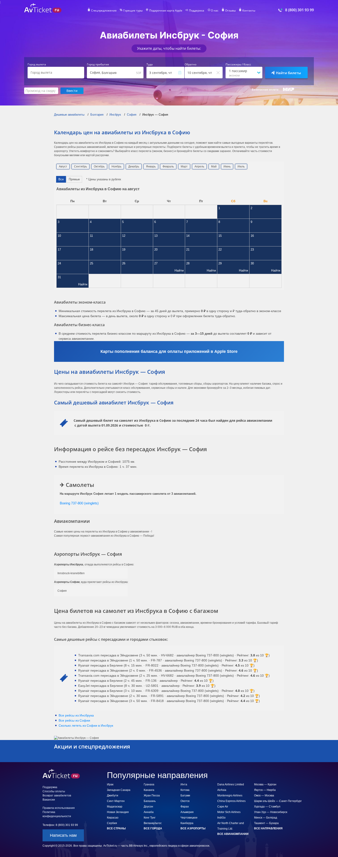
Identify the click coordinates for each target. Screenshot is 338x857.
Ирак (110, 784)
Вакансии (49, 799)
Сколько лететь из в (86, 725)
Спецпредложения (104, 10)
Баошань (150, 801)
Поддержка (196, 10)
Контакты (248, 10)
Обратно (190, 64)
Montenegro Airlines (229, 795)
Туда (149, 64)
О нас (214, 10)
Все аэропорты (193, 828)
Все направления (268, 828)
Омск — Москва (264, 795)
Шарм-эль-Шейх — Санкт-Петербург (278, 801)
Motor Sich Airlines (229, 812)
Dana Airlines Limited (230, 784)
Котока (184, 790)
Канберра (186, 823)
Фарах (184, 806)
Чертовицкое (189, 817)
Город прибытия (98, 64)
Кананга (149, 790)
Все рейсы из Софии (74, 720)
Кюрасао (112, 817)
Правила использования (59, 808)
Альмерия (187, 812)
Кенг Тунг (149, 817)
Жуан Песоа (152, 795)
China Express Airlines (231, 801)
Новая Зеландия (118, 812)
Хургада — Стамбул (267, 806)
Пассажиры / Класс (238, 64)
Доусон (148, 806)
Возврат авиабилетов (57, 795)
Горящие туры (133, 10)
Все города (153, 828)
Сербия (112, 823)
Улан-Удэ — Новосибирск (270, 812)
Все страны (116, 828)
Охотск (184, 801)
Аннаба (149, 812)
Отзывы (230, 10)
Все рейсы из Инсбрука (76, 715)
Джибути (112, 795)
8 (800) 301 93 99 (299, 10)
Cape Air (222, 806)
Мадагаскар (114, 806)
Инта (183, 784)
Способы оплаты (54, 791)
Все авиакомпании (233, 834)
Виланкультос (153, 823)
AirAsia (221, 790)
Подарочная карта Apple (165, 10)
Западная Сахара (118, 790)
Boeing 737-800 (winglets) (79, 503)
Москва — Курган (265, 784)
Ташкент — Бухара (266, 823)
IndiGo (221, 817)
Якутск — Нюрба (265, 790)
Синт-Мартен (116, 801)
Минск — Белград (265, 817)
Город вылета (37, 64)
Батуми (185, 795)
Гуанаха (149, 784)
